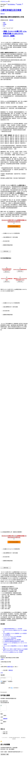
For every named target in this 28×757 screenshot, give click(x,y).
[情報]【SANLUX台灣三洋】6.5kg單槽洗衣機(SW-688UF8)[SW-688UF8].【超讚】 (15, 34)
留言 (12, 666)
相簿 (4, 22)
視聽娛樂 (11, 20)
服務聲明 (14, 738)
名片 (4, 25)
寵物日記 (11, 670)
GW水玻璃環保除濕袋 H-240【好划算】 (12, 639)
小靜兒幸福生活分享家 (11, 10)
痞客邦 (8, 666)
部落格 (4, 24)
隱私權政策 (23, 737)
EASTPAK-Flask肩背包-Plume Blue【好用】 (13, 652)
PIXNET (6, 737)
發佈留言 (2, 683)
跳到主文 (3, 13)
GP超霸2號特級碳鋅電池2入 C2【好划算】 (13, 628)
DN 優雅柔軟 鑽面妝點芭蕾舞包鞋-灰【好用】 (13, 641)
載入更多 (2, 675)
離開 (7, 754)
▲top (2, 672)
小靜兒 (2, 659)
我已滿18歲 (3, 754)
